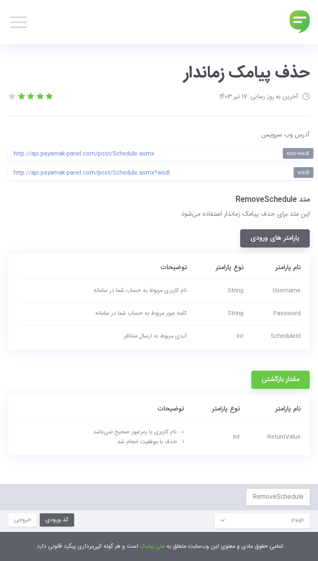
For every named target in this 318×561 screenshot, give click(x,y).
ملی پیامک (152, 546)
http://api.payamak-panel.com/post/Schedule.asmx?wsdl (161, 173)
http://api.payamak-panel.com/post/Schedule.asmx (161, 154)
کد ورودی (57, 520)
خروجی (22, 520)
